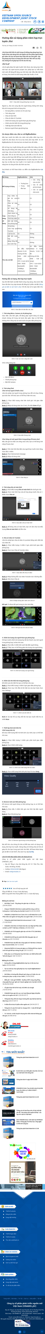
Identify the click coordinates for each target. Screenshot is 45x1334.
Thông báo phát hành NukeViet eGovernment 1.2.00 (19, 920)
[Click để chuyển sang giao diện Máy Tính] (24, 1331)
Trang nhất (6, 1298)
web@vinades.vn (15, 871)
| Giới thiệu (13, 1298)
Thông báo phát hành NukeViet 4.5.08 (27, 1128)
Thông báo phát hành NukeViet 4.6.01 (27, 1057)
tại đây (31, 852)
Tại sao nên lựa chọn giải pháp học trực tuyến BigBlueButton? (22, 968)
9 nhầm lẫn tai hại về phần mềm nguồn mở (16, 1004)
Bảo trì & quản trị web (12, 1256)
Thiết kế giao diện (11, 1234)
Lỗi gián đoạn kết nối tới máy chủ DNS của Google (19, 987)
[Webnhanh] (22, 1151)
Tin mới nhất (15, 1052)
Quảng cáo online (11, 1259)
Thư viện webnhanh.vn (12, 1240)
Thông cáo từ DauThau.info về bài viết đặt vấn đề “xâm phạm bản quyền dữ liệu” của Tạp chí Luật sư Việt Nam (28, 1112)
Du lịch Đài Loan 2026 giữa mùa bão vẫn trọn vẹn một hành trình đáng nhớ (29, 1072)
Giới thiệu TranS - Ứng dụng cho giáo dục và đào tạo (19, 903)
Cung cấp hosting (11, 1217)
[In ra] (38, 47)
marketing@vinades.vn (14, 1046)
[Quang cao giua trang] (22, 31)
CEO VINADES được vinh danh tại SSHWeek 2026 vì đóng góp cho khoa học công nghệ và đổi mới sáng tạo (29, 1121)
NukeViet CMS (11, 1319)
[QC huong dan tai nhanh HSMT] (22, 1172)
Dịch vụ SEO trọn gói (12, 1263)
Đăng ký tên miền (11, 1214)
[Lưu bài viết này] (41, 47)
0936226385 (14, 869)
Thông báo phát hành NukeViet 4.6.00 (27, 1097)
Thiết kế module (10, 1237)
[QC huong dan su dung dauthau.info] (22, 1186)
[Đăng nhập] (39, 21)
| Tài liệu (39, 1298)
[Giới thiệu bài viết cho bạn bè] (34, 47)
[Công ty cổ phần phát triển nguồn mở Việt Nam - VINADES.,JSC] (8, 6)
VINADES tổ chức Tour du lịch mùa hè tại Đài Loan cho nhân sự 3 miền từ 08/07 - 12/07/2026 (29, 1090)
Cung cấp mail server (12, 1282)
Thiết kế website (11, 1211)
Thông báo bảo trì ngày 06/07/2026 (26, 1079)
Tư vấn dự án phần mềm (13, 1285)
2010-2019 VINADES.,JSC (36, 1319)
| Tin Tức (19, 1298)
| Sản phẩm (32, 1298)
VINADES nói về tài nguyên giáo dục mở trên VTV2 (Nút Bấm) (22, 931)
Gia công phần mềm (12, 1279)
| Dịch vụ (25, 1298)
